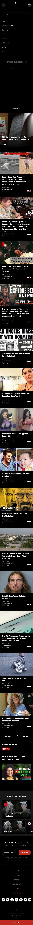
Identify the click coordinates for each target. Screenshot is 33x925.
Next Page (25, 736)
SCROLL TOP (16, 922)
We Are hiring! (16, 893)
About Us (16, 871)
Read (29, 190)
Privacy (16, 889)
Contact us (16, 875)
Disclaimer (16, 880)
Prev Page (8, 736)
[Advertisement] (16, 86)
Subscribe (25, 852)
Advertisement (16, 884)
